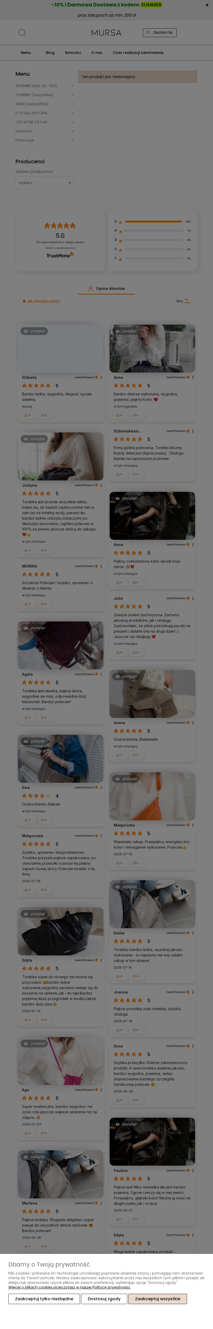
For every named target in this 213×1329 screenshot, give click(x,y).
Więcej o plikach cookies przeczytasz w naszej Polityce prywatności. (69, 1287)
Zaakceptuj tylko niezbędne (44, 1299)
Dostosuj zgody (104, 1299)
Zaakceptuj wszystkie (157, 1299)
